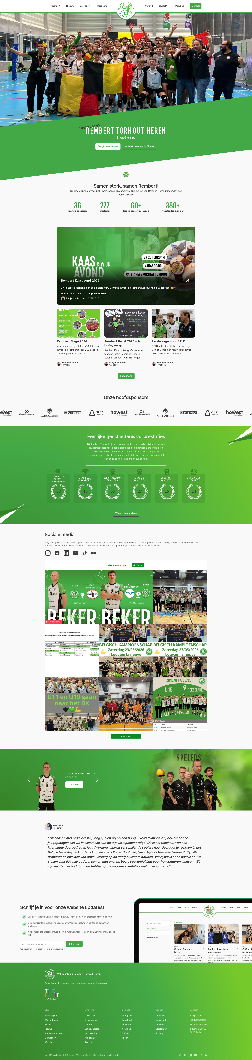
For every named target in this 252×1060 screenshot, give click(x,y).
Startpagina (51, 1015)
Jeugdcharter (92, 1029)
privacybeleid (59, 949)
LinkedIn (126, 1024)
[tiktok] (84, 553)
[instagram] (48, 553)
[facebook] (57, 553)
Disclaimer (161, 1029)
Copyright (161, 1020)
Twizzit (88, 1042)
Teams (48, 1024)
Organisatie (91, 1020)
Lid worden (50, 1037)
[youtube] (75, 553)
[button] (55, 6)
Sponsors (102, 6)
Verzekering (91, 1033)
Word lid (149, 6)
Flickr (125, 1037)
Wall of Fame (51, 1020)
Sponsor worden (53, 1033)
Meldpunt (89, 1037)
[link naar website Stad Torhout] (52, 994)
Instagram (127, 1015)
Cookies (160, 1024)
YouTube (126, 1029)
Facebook (127, 1020)
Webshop (179, 6)
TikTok (125, 1033)
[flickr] (94, 553)
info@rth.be (196, 1015)
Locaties (89, 1024)
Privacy (159, 1033)
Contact (196, 6)
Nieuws (70, 6)
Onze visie (90, 1015)
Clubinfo (160, 1015)
